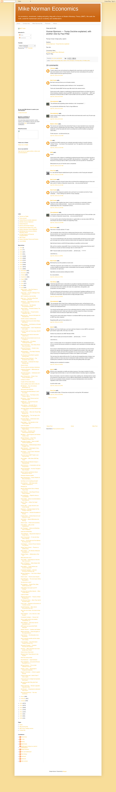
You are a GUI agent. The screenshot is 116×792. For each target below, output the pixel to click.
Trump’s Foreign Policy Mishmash (55, 52)
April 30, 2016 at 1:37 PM (56, 277)
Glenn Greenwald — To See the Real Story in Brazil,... (30, 538)
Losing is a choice (25, 379)
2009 (21, 716)
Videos (55, 23)
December (23, 270)
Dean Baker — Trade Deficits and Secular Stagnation (29, 567)
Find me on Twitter (23, 216)
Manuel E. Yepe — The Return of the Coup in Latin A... (30, 395)
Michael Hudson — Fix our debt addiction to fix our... (28, 666)
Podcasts (47, 23)
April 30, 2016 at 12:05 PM (56, 222)
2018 (21, 264)
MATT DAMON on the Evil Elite (28, 296)
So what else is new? (26, 582)
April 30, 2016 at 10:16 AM (56, 135)
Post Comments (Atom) (58, 428)
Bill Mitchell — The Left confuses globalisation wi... (29, 386)
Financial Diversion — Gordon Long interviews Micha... (30, 349)
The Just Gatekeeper (26, 751)
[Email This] (68, 58)
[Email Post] (65, 58)
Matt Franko (53, 80)
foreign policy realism (61, 60)
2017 (21, 266)
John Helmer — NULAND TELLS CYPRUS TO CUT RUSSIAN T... (29, 406)
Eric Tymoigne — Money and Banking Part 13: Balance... (30, 529)
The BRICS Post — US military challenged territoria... (28, 342)
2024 (21, 252)
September (24, 277)
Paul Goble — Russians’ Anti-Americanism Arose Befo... (28, 431)
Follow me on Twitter (23, 144)
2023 (21, 254)
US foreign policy (78, 60)
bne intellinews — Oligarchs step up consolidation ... (30, 496)
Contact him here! (22, 112)
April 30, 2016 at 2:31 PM (56, 385)
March (22, 696)
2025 (21, 249)
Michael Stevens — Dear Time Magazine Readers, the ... (28, 438)
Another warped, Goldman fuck (28, 318)
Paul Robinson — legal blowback (29, 659)
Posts (21, 35)
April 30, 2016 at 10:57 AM (56, 165)
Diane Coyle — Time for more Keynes (30, 576)
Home (18, 23)
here (25, 123)
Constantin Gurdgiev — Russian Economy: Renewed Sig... (29, 570)
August (23, 279)
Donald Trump (53, 60)
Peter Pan (52, 170)
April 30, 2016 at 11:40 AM (56, 185)
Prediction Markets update (27, 475)
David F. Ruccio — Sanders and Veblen (30, 629)
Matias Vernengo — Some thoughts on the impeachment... (30, 632)
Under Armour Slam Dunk (27, 652)
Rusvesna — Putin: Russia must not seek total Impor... (29, 399)
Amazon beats (24, 365)
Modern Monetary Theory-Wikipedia (28, 229)
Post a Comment (52, 397)
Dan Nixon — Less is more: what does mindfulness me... (30, 452)
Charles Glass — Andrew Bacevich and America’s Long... (30, 516)
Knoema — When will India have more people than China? (30, 649)
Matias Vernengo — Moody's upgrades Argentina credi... (30, 686)
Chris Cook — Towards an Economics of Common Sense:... (31, 604)
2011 (21, 711)
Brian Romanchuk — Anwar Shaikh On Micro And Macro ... (30, 478)
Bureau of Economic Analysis (26, 225)
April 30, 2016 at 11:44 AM (56, 195)
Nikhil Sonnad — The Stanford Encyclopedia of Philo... (28, 305)
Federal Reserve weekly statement (28, 220)
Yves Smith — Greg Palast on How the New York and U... (30, 560)
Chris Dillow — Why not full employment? (27, 525)
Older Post (94, 426)
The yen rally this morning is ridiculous (30, 367)
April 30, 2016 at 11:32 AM (56, 174)
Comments (23, 38)
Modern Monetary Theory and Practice (28, 239)
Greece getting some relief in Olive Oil (30, 384)
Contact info (26, 23)
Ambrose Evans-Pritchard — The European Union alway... (29, 359)
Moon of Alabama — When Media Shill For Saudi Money (30, 564)
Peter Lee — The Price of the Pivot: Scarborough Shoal (29, 299)
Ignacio (52, 327)
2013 (21, 707)
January (23, 700)
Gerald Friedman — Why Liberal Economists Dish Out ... (29, 607)
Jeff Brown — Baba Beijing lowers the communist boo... (30, 302)
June (22, 283)
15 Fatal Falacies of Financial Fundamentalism (26, 235)
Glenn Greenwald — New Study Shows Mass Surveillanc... (30, 345)
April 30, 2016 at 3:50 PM (56, 394)
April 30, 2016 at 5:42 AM (56, 75)
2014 (21, 705)
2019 (21, 262)
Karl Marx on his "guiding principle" (29, 481)
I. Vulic (23, 739)
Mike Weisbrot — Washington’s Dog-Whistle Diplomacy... (30, 449)
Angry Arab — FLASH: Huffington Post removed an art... (30, 293)
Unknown (52, 68)
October (23, 275)
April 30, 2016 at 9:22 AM (56, 108)
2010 (21, 714)
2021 (21, 258)
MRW (51, 152)
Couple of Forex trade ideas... (28, 381)
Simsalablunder (54, 101)
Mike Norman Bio (37, 23)
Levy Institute (22, 241)
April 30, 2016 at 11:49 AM (56, 207)
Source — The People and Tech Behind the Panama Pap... (30, 541)
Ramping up (24, 486)
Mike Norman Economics (48, 9)
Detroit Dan (24, 737)
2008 (21, 718)
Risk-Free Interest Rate (26, 657)
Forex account (22, 218)
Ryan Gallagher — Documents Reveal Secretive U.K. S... (30, 662)
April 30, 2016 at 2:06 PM (56, 296)
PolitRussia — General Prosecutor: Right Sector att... (29, 402)
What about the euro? (26, 557)
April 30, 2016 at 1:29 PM (56, 255)
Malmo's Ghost (54, 124)
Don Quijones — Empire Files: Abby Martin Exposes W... (29, 585)
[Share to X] (72, 58)
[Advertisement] (72, 412)
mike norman (24, 761)
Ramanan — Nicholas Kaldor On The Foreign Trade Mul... (30, 509)
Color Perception (25, 425)
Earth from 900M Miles (26, 531)
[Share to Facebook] (73, 58)
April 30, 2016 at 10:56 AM (56, 147)
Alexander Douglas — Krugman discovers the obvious (29, 646)
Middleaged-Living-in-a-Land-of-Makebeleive (29, 747)
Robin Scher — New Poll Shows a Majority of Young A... (29, 290)
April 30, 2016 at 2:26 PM (56, 364)
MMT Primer (22, 237)
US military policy (86, 60)
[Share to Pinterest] (75, 58)
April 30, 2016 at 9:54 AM (56, 119)
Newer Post (49, 426)
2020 (21, 260)
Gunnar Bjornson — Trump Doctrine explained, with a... (30, 312)
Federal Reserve (23, 223)
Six (51, 140)
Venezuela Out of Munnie (27, 389)
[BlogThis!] (70, 58)
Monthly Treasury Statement (26, 222)
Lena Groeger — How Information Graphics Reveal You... (29, 642)
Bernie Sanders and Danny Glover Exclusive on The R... (29, 472)
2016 (21, 268)
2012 (21, 709)
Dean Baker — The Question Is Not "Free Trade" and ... (29, 423)
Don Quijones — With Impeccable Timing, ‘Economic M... (29, 483)
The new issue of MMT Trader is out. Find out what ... (30, 455)
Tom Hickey (53, 281)
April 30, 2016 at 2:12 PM (56, 322)
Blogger (65, 771)
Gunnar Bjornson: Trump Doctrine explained (57, 44)
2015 (21, 703)
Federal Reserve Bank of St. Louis (27, 227)
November (23, 272)
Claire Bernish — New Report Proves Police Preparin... (30, 492)
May (22, 285)
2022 (21, 256)
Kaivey (23, 741)
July (22, 281)
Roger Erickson (25, 749)
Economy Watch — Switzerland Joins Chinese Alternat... (30, 419)
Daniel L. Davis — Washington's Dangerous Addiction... (29, 669)
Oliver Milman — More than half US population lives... (29, 623)
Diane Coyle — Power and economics (30, 522)
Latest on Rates (25, 594)
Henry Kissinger (70, 60)
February (23, 698)
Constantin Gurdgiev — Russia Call (29, 617)
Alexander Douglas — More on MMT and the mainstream (30, 442)
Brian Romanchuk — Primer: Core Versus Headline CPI (29, 377)
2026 (21, 247)
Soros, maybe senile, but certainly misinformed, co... (29, 620)
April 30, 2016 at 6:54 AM (56, 96)
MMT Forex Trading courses (26, 728)
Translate (30, 48)
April (22, 287)
